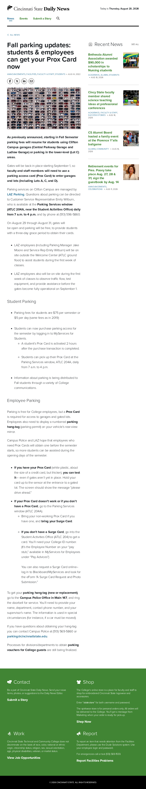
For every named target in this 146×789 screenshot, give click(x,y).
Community (103, 149)
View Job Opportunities (23, 758)
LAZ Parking (15, 194)
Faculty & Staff (45, 74)
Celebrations (95, 189)
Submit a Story (17, 700)
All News (15, 35)
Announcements (16, 74)
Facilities (31, 74)
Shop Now (84, 722)
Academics (94, 75)
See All (135, 44)
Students (60, 74)
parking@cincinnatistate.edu (27, 636)
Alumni (104, 75)
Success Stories (96, 115)
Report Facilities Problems (95, 761)
